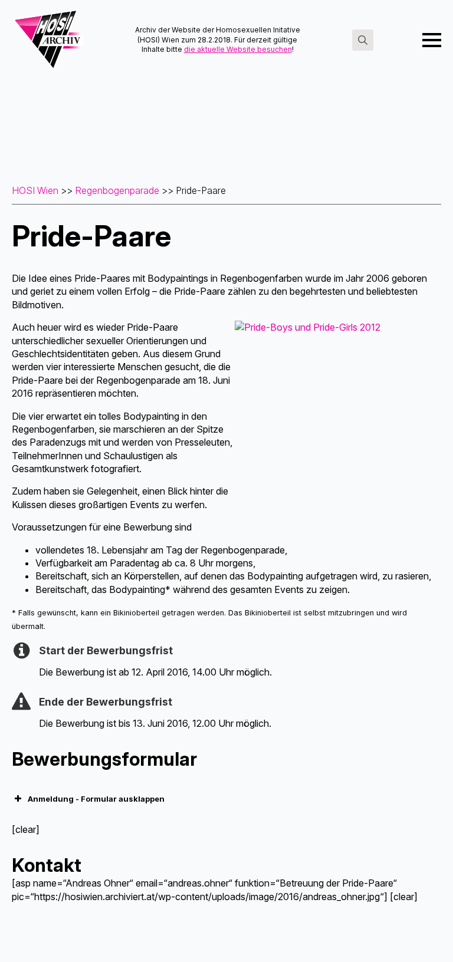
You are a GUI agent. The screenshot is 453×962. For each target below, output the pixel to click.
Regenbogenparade (117, 190)
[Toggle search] (362, 40)
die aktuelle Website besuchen (238, 49)
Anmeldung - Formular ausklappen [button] (96, 798)
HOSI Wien (35, 190)
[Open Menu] (431, 40)
